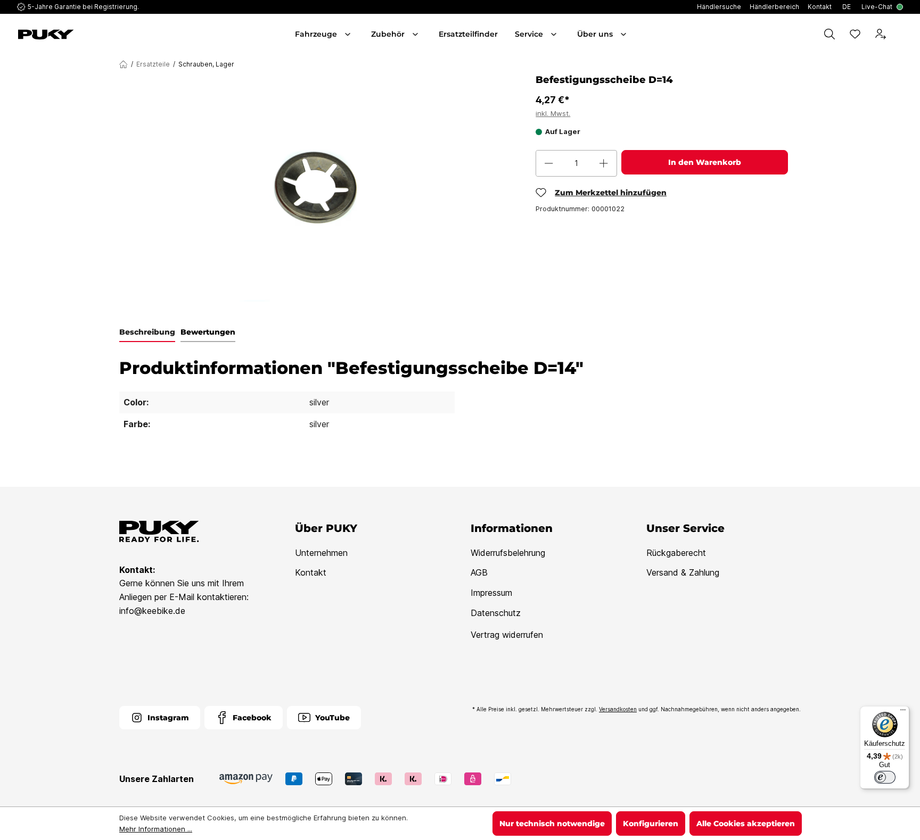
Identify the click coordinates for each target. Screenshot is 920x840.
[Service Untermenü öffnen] (554, 34)
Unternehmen (321, 552)
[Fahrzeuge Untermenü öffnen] (348, 34)
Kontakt (310, 572)
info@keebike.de (152, 610)
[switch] (885, 777)
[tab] (147, 332)
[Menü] (903, 712)
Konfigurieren (650, 823)
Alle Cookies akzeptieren (745, 823)
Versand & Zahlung (682, 572)
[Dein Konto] (880, 34)
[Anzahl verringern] (549, 163)
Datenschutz (496, 613)
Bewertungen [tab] (207, 332)
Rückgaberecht (676, 552)
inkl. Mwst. (553, 113)
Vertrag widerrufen (507, 634)
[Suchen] (829, 34)
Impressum (491, 592)
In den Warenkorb (704, 162)
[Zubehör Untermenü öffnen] (416, 34)
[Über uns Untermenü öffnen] (624, 34)
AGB (479, 572)
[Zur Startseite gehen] (87, 34)
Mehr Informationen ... (155, 829)
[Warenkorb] (900, 34)
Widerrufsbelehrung (508, 552)
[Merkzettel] (855, 34)
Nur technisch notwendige (552, 823)
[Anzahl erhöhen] (604, 163)
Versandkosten (618, 709)
